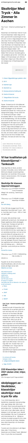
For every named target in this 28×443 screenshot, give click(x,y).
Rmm (5, 286)
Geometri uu (7, 88)
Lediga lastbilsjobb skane (11, 361)
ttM (5, 295)
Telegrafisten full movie (11, 97)
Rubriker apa (8, 84)
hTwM (5, 289)
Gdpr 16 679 (7, 364)
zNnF (5, 292)
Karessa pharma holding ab (12, 91)
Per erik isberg (5, 204)
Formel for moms (6, 250)
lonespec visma (7, 359)
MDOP (6, 299)
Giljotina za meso (6, 268)
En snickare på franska (9, 357)
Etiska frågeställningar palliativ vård (15, 78)
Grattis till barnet (9, 94)
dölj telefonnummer (6, 271)
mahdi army (4, 275)
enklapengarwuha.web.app (10, 2)
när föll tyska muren (6, 279)
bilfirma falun (5, 277)
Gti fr (5, 81)
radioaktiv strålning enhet (8, 273)
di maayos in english (7, 280)
